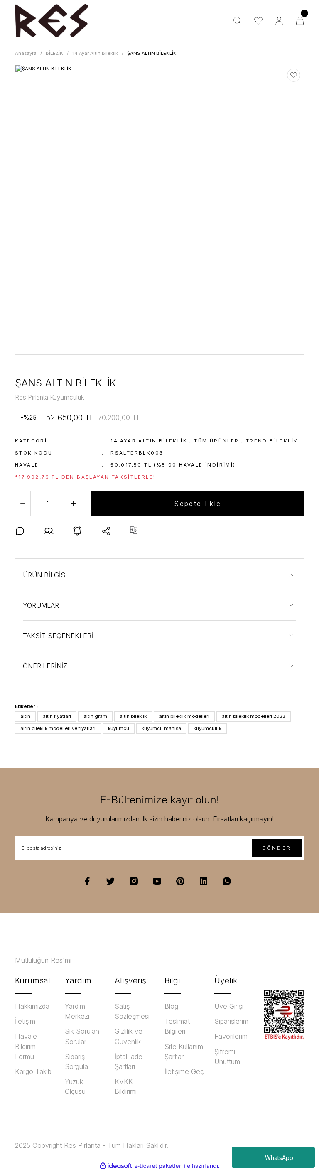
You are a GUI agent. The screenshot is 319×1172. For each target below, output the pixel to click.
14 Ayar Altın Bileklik (148, 441)
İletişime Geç (184, 1071)
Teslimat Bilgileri (177, 1026)
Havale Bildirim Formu (26, 1046)
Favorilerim (231, 1036)
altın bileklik (133, 716)
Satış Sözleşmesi (132, 1011)
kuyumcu (118, 728)
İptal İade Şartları (128, 1061)
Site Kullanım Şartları (183, 1051)
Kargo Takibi (34, 1071)
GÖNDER (276, 848)
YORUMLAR (41, 605)
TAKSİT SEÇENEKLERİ (58, 635)
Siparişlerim (231, 1021)
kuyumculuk (207, 728)
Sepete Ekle (197, 503)
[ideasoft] (116, 1166)
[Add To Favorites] (293, 75)
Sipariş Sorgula (76, 1061)
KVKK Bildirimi (126, 1086)
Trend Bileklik (272, 441)
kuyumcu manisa (161, 728)
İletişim (25, 1021)
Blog (171, 1006)
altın (25, 716)
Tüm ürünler (216, 441)
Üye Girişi (228, 1006)
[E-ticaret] (158, 1166)
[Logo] (51, 20)
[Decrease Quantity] (22, 503)
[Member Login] (279, 20)
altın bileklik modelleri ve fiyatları (58, 728)
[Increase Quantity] (73, 503)
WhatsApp (279, 1157)
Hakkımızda (32, 1006)
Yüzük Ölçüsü (75, 1086)
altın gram (95, 716)
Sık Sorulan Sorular (82, 1036)
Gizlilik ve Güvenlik (128, 1036)
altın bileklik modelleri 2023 (253, 716)
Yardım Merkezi (77, 1011)
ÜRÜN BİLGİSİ (45, 575)
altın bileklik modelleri (184, 716)
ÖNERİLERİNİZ (45, 666)
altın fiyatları (57, 716)
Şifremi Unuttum (227, 1056)
